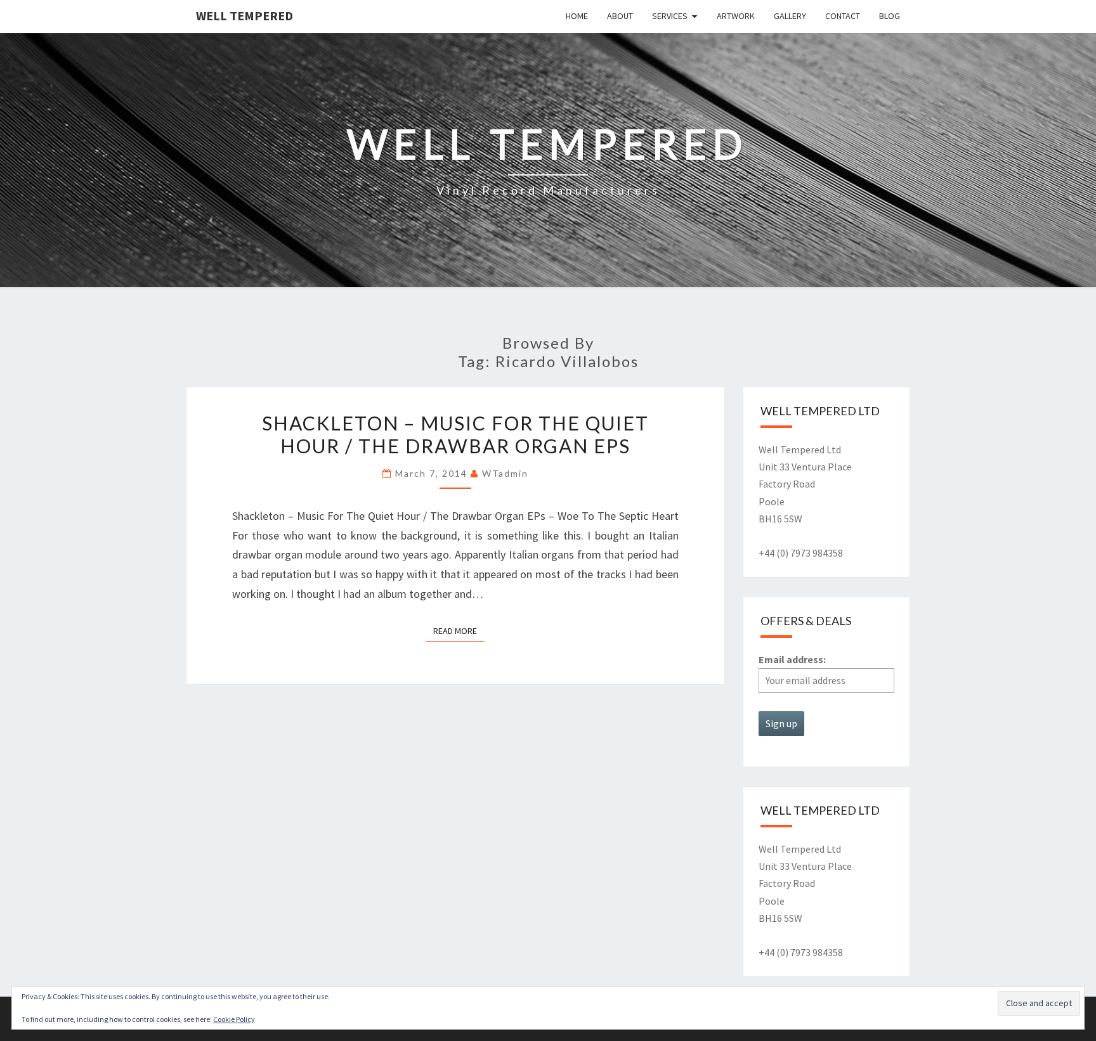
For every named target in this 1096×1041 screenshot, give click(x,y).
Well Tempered (244, 15)
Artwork (736, 16)
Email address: (792, 659)
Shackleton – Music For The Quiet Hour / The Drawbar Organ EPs (455, 434)
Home (577, 16)
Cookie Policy (234, 1019)
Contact (842, 16)
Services (670, 16)
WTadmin (505, 473)
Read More (459, 630)
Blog (889, 16)
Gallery (790, 16)
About (620, 16)
